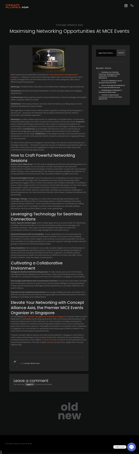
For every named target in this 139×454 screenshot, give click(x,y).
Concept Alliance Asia (31, 363)
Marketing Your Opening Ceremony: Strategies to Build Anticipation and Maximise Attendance (109, 75)
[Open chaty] (131, 447)
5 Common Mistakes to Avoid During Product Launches (110, 82)
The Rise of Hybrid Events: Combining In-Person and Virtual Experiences (110, 97)
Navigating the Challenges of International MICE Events (110, 91)
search (121, 53)
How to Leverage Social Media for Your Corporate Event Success (112, 86)
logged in (30, 384)
